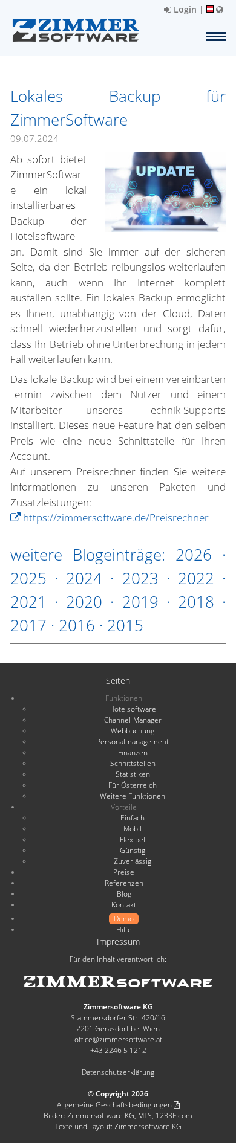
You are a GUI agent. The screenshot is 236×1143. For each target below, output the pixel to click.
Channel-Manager (133, 720)
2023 (140, 578)
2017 (28, 625)
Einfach (132, 818)
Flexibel (132, 839)
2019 (140, 602)
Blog (124, 894)
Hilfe (124, 929)
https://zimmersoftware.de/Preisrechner (115, 517)
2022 (196, 578)
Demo (124, 918)
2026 (193, 554)
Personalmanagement (132, 741)
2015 (125, 625)
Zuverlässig (132, 861)
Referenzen (124, 883)
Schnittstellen (133, 763)
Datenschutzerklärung (118, 1072)
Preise (123, 872)
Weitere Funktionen (132, 796)
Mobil (132, 828)
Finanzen (133, 752)
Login (184, 9)
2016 (77, 625)
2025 (28, 578)
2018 (196, 602)
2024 (84, 578)
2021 (28, 602)
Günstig (132, 850)
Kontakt (123, 905)
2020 (84, 602)
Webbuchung (132, 731)
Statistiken (133, 774)
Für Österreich (132, 785)
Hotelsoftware (132, 709)
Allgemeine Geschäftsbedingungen (115, 1105)
